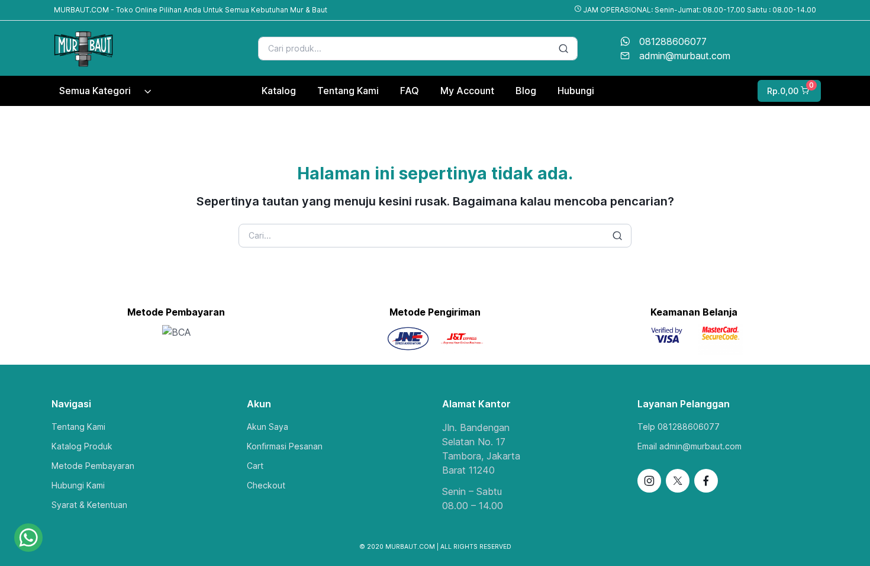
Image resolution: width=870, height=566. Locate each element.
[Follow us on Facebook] (706, 481)
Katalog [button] (279, 91)
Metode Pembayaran (92, 466)
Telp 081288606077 (678, 427)
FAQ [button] (409, 91)
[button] (788, 91)
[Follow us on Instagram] (649, 481)
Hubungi (576, 91)
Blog (525, 91)
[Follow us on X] (677, 481)
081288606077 (673, 41)
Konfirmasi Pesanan (285, 446)
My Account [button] (467, 91)
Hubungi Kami (78, 485)
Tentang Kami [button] (348, 91)
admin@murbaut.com (684, 56)
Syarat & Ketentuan (89, 505)
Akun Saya (267, 427)
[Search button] (563, 48)
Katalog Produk (81, 446)
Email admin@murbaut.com (689, 446)
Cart (255, 466)
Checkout (266, 485)
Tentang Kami (78, 427)
